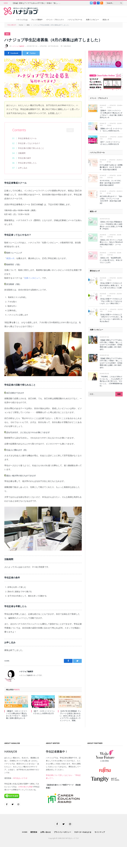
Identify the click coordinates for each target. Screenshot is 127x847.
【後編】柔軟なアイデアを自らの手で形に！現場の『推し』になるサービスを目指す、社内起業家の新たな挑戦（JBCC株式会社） (111, 344)
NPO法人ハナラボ (20, 778)
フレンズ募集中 (37, 19)
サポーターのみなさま (83, 832)
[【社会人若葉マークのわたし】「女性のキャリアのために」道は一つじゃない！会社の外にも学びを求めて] (92, 312)
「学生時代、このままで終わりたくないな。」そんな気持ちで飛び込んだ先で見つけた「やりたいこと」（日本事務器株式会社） (111, 381)
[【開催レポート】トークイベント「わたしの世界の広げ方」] (92, 126)
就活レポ (106, 19)
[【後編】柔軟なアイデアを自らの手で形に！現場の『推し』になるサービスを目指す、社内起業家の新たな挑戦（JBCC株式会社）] (92, 340)
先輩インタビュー (92, 19)
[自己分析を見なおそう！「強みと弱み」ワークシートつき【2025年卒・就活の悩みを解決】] (92, 194)
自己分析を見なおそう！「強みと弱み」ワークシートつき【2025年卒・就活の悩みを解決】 (111, 199)
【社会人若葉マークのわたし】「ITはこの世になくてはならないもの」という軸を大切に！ (111, 301)
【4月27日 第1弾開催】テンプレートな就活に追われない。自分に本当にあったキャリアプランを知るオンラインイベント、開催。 (70, 715)
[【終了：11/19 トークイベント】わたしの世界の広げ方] (43, 701)
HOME (24, 832)
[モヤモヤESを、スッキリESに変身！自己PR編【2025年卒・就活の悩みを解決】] (92, 178)
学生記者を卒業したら (27, 163)
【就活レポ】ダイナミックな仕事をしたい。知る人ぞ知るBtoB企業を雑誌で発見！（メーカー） (111, 243)
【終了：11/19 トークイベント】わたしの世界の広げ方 (44, 712)
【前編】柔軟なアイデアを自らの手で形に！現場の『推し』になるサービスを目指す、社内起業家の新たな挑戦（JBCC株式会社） (37, 3)
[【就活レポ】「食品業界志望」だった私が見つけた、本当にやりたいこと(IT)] (92, 255)
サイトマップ (100, 832)
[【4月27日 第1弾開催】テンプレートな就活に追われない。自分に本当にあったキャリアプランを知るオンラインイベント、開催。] (70, 701)
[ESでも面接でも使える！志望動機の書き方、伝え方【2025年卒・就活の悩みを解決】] (92, 163)
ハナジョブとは (22, 19)
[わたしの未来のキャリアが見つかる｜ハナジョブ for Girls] (21, 11)
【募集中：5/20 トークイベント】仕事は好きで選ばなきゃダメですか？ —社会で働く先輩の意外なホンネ (16, 714)
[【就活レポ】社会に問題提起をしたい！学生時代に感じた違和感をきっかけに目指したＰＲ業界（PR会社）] (92, 222)
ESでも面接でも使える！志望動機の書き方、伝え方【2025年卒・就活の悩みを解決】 (111, 167)
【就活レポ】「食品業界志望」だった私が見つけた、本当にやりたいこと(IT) (111, 260)
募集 (7, 34)
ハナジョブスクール (75, 19)
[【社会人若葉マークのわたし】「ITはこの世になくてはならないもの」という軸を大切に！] (92, 296)
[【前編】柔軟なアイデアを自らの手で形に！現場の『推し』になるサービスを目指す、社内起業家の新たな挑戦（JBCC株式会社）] (92, 358)
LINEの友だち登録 (25, 786)
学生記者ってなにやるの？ (29, 143)
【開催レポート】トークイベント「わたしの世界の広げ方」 (111, 130)
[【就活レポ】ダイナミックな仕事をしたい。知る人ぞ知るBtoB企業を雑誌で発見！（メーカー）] (92, 238)
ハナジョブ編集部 (18, 46)
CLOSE (70, 130)
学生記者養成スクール (27, 138)
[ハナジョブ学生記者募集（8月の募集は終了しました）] (43, 78)
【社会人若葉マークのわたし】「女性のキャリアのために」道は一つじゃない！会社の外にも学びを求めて (111, 318)
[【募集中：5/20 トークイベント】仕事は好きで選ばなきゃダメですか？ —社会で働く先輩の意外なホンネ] (16, 701)
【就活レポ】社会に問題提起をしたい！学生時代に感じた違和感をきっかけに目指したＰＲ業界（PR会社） (111, 225)
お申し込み (22, 168)
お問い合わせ (45, 832)
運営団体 (33, 832)
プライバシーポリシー (62, 832)
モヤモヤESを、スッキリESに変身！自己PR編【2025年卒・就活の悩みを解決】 (110, 183)
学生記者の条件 (24, 158)
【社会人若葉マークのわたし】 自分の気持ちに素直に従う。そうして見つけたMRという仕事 (111, 285)
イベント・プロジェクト (55, 19)
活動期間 (21, 153)
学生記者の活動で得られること (31, 148)
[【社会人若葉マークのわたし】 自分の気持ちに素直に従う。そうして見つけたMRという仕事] (92, 281)
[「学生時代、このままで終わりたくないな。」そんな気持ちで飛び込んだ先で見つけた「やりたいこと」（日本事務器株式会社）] (92, 376)
